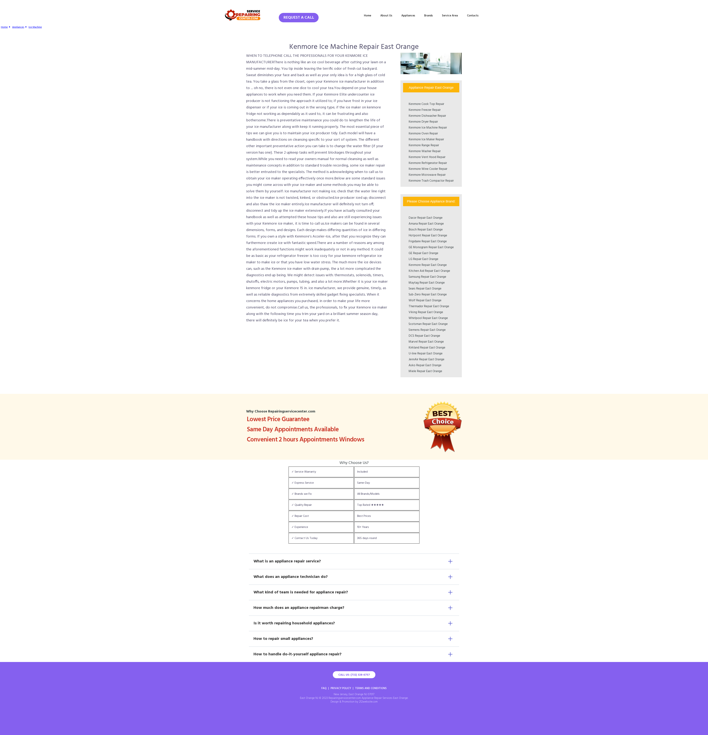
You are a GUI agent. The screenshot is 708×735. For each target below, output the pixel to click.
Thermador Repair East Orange (429, 306)
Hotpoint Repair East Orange (428, 235)
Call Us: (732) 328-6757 (354, 675)
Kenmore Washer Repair (425, 151)
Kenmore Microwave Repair (427, 174)
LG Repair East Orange (423, 259)
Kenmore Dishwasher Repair (427, 115)
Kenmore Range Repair (424, 145)
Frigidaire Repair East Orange (428, 241)
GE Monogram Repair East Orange (431, 247)
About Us (386, 15)
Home (367, 15)
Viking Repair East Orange (426, 312)
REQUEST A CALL (298, 17)
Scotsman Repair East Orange (428, 324)
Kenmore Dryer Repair (423, 121)
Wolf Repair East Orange (425, 300)
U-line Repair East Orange (425, 353)
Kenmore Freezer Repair (425, 110)
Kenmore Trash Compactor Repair (431, 180)
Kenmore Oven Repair (423, 133)
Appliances (408, 15)
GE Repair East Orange (423, 253)
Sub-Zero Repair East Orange (428, 294)
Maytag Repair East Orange (427, 282)
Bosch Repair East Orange (426, 229)
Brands (428, 15)
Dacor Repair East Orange (425, 217)
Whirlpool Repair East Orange (428, 318)
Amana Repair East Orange (426, 223)
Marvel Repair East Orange (426, 341)
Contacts (472, 15)
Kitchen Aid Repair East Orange (429, 270)
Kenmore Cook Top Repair (426, 104)
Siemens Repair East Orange (427, 329)
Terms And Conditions (371, 688)
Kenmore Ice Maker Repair (426, 139)
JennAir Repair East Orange (426, 359)
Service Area (450, 15)
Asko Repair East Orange (425, 365)
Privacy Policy (341, 688)
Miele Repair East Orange (425, 371)
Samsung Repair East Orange (427, 276)
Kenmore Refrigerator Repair (428, 163)
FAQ (324, 688)
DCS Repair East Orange (424, 335)
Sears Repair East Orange (425, 288)
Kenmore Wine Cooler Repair (428, 169)
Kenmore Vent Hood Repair (427, 157)
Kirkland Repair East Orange (427, 347)
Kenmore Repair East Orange (428, 265)
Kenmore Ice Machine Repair (428, 127)
